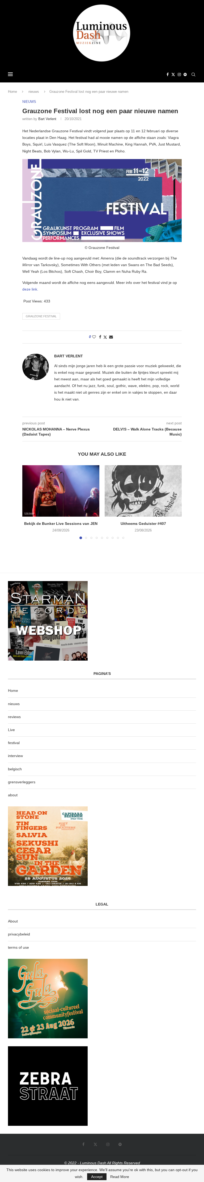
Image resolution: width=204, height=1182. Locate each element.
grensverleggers (21, 782)
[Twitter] (173, 74)
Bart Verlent (47, 119)
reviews (14, 717)
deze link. (30, 289)
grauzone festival (41, 316)
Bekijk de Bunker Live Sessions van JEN (60, 523)
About (13, 921)
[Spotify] (185, 74)
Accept (97, 1177)
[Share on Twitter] (105, 337)
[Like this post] (94, 337)
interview (15, 756)
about (13, 795)
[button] (29, 502)
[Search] (193, 74)
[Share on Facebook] (100, 337)
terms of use (18, 947)
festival (14, 743)
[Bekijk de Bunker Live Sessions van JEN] (60, 490)
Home (12, 92)
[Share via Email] (111, 337)
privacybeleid (19, 934)
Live (11, 730)
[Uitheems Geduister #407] (143, 490)
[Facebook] (168, 74)
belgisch (15, 769)
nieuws (33, 92)
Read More (119, 1177)
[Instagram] (179, 74)
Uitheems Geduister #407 (143, 523)
